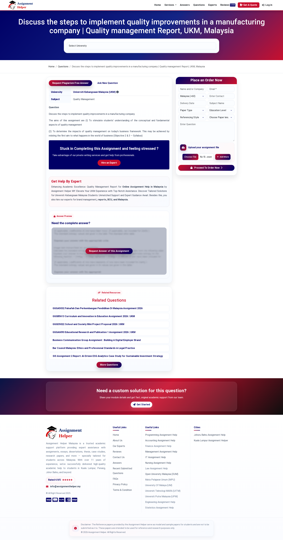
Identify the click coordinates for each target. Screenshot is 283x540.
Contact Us (119, 457)
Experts (212, 5)
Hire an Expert (109, 162)
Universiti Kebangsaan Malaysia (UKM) (94, 92)
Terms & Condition (122, 490)
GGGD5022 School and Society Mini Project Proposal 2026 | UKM (88, 324)
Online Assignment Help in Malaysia (142, 186)
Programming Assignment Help (161, 434)
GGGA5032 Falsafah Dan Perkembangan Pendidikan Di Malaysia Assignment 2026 (98, 308)
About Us (117, 440)
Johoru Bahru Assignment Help (210, 434)
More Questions (109, 364)
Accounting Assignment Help (160, 440)
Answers (185, 5)
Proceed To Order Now (207, 167)
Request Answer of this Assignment (109, 251)
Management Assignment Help (161, 451)
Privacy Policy (120, 484)
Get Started (143, 404)
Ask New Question (107, 83)
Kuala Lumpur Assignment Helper (211, 440)
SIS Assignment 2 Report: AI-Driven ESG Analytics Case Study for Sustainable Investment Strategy (108, 356)
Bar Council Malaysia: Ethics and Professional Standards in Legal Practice (94, 348)
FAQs (115, 478)
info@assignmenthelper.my (65, 486)
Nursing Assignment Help (158, 462)
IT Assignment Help (155, 457)
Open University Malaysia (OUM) (161, 474)
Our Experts (119, 446)
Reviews (224, 5)
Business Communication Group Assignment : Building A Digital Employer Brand (97, 340)
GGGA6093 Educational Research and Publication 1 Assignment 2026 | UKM (94, 332)
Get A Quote (250, 5)
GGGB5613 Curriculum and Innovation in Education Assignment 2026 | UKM (94, 316)
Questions (199, 5)
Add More (224, 157)
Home (157, 5)
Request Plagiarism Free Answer (70, 83)
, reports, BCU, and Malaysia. (112, 199)
